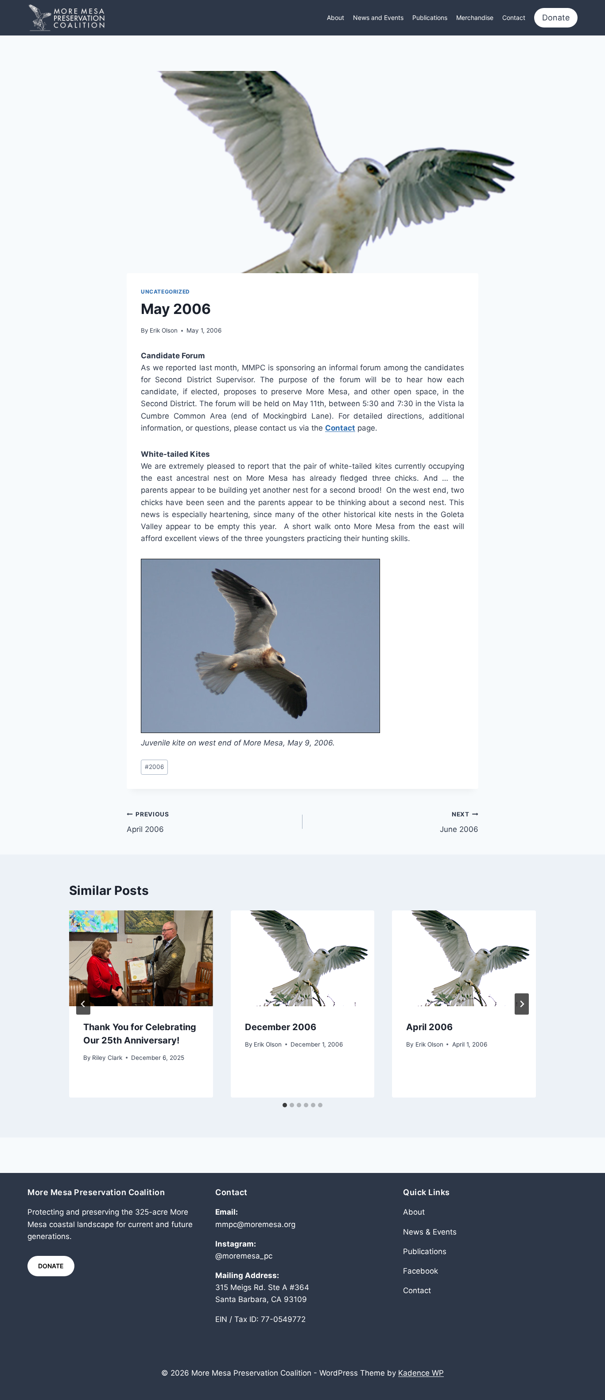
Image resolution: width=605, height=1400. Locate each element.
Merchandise (474, 17)
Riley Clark (107, 1057)
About (335, 17)
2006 (154, 766)
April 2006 (148, 822)
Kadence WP (421, 1373)
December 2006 (280, 1027)
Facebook (420, 1271)
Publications (429, 17)
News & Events (430, 1231)
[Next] (522, 1004)
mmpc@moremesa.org (255, 1224)
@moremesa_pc (243, 1255)
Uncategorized (165, 291)
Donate (556, 17)
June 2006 (459, 822)
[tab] (285, 1105)
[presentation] (141, 958)
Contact (513, 17)
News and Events (378, 17)
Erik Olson (164, 330)
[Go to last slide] (83, 1004)
